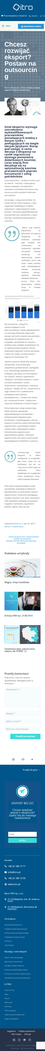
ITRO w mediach (10, 1010)
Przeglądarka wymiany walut (14, 937)
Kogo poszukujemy (11, 1019)
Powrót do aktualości (22, 539)
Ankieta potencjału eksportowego (16, 933)
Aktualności (15, 88)
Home (6, 88)
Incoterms (8, 941)
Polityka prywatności (26, 1031)
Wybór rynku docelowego (13, 957)
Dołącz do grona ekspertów (14, 1014)
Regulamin (11, 1031)
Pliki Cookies (16, 1034)
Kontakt (35, 16)
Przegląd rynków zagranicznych (15, 929)
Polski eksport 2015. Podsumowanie (24, 537)
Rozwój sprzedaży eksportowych (16, 970)
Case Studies (9, 945)
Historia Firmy (9, 990)
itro (20, 523)
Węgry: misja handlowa (16, 582)
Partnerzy (8, 1006)
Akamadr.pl (29, 1048)
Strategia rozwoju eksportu (14, 965)
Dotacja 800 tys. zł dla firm (18, 615)
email (23, 759)
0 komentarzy (17, 526)
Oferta (23, 88)
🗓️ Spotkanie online (31, 26)
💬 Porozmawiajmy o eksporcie (14, 16)
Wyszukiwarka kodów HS (13, 925)
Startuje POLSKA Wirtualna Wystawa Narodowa (21, 542)
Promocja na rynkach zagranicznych (17, 974)
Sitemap (27, 1034)
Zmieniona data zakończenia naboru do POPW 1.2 (19, 650)
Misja (6, 994)
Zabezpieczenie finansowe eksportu (17, 978)
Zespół (6, 998)
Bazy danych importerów (13, 961)
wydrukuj (14, 759)
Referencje (8, 1002)
